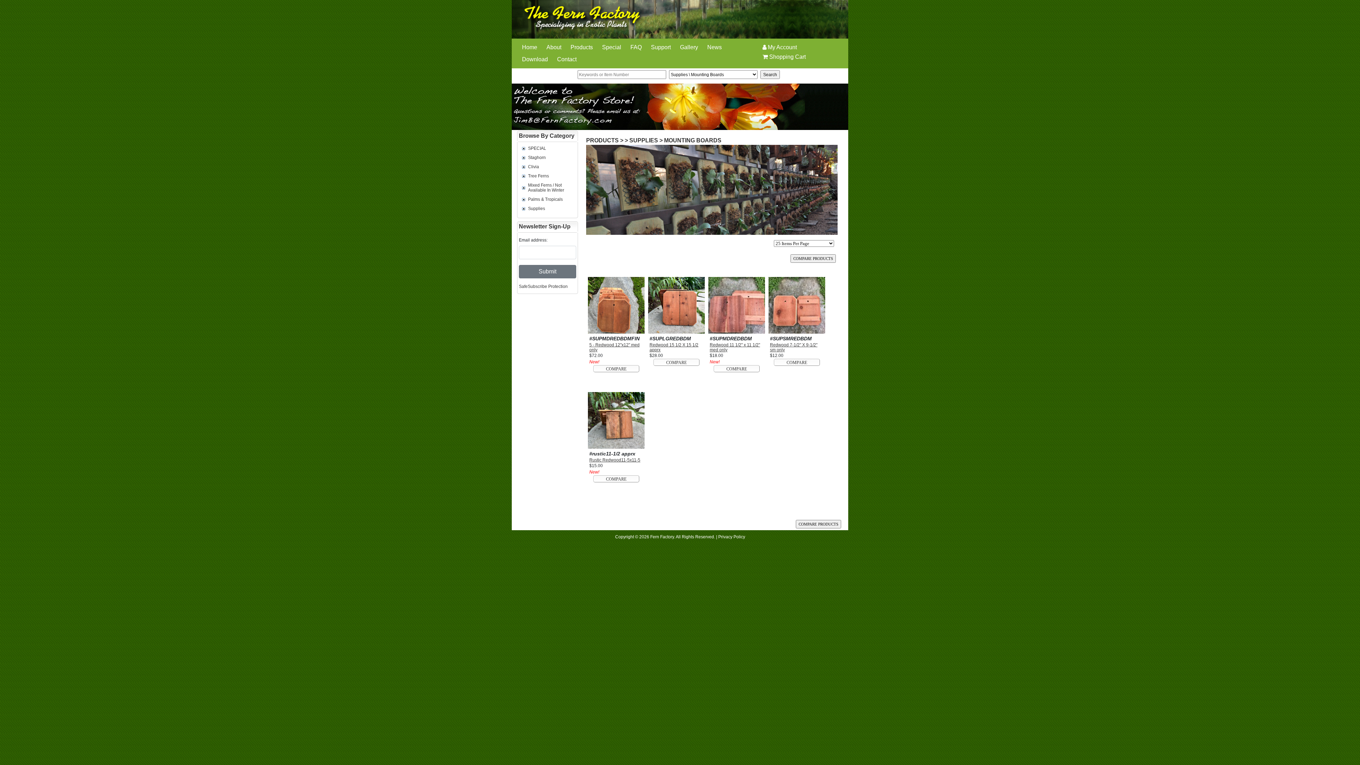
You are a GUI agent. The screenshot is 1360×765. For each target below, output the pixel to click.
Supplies (536, 208)
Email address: (533, 240)
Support (661, 47)
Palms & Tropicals (545, 199)
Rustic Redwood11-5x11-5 (614, 460)
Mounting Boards (692, 140)
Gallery (689, 47)
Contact (567, 59)
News (714, 47)
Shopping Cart (787, 57)
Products (582, 47)
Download (535, 59)
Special (611, 47)
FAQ (636, 47)
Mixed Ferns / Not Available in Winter (546, 188)
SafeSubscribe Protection (543, 286)
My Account (781, 47)
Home (529, 47)
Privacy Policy (731, 536)
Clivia (533, 166)
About (553, 47)
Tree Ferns (538, 176)
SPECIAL (537, 148)
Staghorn (537, 157)
